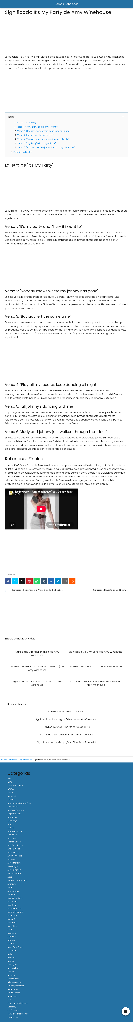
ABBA (10, 782)
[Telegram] (58, 581)
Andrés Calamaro (16, 845)
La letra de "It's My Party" (25, 122)
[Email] (65, 581)
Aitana (11, 799)
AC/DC (11, 789)
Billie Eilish (12, 936)
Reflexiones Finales (23, 152)
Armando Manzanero (17, 880)
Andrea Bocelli (14, 841)
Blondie (11, 961)
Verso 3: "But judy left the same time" (35, 135)
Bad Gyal (12, 905)
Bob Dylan (12, 964)
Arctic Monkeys (14, 863)
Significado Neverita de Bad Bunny (109, 590)
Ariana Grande (14, 873)
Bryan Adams (14, 992)
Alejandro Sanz (14, 813)
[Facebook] (8, 581)
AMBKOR (11, 827)
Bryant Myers (13, 996)
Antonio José (14, 852)
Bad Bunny (13, 901)
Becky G (11, 919)
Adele (10, 792)
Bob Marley (13, 968)
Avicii (10, 887)
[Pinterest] (29, 581)
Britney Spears (14, 982)
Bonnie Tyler (13, 978)
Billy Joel (11, 940)
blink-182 (11, 957)
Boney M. (12, 975)
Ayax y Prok (13, 894)
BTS (9, 999)
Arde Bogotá (13, 866)
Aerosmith (12, 796)
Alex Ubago (13, 817)
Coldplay (12, 1007)
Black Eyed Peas (15, 947)
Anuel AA (11, 859)
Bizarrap (11, 943)
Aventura (12, 884)
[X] (22, 581)
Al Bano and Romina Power (20, 803)
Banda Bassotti (15, 908)
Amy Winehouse (15, 831)
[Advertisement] (66, 34)
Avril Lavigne (13, 891)
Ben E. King (12, 926)
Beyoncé (12, 933)
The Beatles (13, 1017)
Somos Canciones (66, 4)
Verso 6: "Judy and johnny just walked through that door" (46, 147)
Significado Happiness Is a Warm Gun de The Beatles (37, 590)
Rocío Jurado (14, 1010)
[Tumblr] (44, 581)
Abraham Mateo (15, 785)
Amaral (11, 824)
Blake (10, 954)
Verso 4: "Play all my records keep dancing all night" (43, 139)
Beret (10, 929)
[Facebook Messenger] (15, 581)
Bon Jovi (11, 971)
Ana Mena (12, 838)
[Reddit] (72, 581)
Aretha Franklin (14, 870)
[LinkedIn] (51, 581)
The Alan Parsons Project (19, 1014)
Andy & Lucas (14, 849)
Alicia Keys (12, 820)
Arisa (10, 877)
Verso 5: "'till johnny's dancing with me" (36, 143)
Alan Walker (13, 806)
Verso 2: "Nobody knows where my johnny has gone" (43, 131)
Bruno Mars (13, 989)
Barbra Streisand (15, 912)
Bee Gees (12, 922)
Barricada (12, 915)
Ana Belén (12, 834)
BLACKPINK (12, 950)
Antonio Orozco (15, 856)
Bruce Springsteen (16, 985)
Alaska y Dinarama (16, 810)
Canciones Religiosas (18, 1003)
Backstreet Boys (15, 898)
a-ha (10, 778)
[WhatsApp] (37, 581)
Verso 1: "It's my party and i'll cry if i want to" (38, 126)
